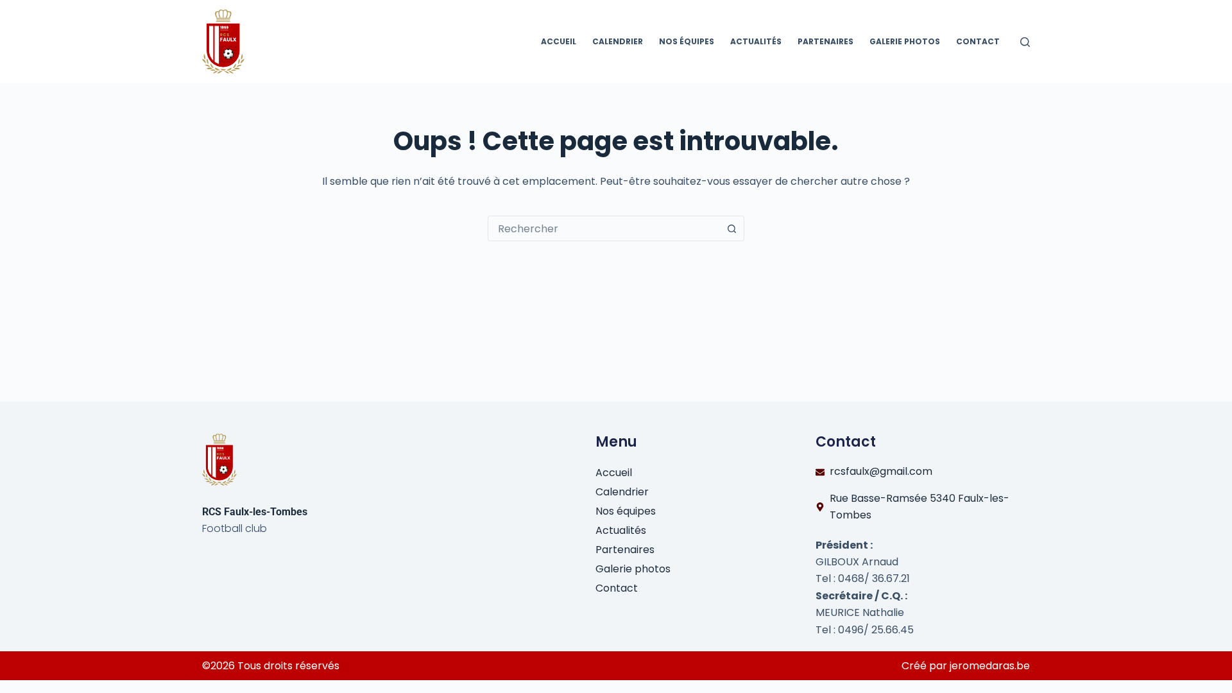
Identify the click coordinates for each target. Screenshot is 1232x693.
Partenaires (825, 41)
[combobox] (603, 228)
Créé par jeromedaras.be (966, 665)
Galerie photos (904, 41)
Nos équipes (686, 41)
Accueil (558, 41)
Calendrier (617, 41)
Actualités (756, 41)
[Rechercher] (1025, 42)
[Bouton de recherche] (731, 228)
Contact (978, 41)
